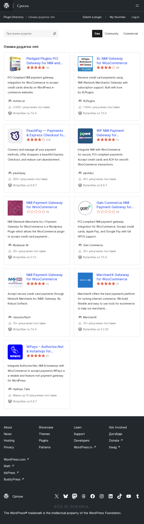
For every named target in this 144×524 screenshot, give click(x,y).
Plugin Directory (14, 17)
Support (79, 434)
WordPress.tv (85, 447)
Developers (81, 440)
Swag (114, 447)
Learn (78, 427)
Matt (9, 466)
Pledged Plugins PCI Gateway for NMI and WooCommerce (43, 61)
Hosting (9, 440)
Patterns (45, 447)
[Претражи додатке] (54, 33)
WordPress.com (16, 459)
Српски (18, 496)
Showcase (46, 427)
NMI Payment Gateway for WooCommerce (44, 205)
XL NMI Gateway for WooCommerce (112, 61)
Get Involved (118, 427)
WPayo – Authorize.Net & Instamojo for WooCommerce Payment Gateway (45, 349)
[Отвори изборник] (138, 5)
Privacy (9, 447)
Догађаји (115, 434)
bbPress (11, 473)
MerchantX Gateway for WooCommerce (113, 277)
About (8, 427)
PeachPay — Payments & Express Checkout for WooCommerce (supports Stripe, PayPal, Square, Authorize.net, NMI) (46, 133)
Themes (44, 434)
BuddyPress (14, 479)
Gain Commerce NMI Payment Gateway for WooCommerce (114, 205)
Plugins (43, 440)
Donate (116, 440)
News (8, 434)
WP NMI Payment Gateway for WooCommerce (110, 133)
